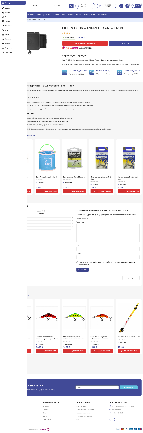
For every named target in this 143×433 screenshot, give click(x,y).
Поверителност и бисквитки (85, 409)
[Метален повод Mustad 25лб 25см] (129, 158)
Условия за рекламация (84, 416)
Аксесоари (84, 60)
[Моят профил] (121, 6)
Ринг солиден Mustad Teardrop (74, 177)
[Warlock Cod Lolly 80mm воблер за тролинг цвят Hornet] (47, 317)
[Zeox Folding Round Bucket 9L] (47, 158)
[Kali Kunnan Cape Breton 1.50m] (129, 317)
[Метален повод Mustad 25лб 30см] (102, 158)
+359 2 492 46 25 (117, 413)
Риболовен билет (108, 5)
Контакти (46, 406)
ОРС (77, 419)
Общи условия (81, 406)
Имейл (79, 253)
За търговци (47, 419)
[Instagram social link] (114, 419)
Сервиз (45, 416)
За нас (45, 409)
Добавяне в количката (85, 43)
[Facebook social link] (110, 419)
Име (78, 245)
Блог (44, 413)
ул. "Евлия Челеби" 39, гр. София (123, 406)
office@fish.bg (116, 409)
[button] (47, 191)
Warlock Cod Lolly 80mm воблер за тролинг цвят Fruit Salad (73, 339)
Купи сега (125, 43)
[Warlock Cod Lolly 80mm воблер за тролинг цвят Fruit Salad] (74, 317)
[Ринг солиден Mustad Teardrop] (74, 158)
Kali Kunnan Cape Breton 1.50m (129, 337)
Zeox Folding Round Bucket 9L (46, 177)
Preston (97, 60)
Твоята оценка (81, 218)
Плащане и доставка (83, 413)
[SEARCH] (71, 6)
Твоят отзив (80, 222)
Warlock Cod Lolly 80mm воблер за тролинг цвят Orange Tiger (99, 339)
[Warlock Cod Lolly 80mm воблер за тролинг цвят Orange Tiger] (102, 317)
